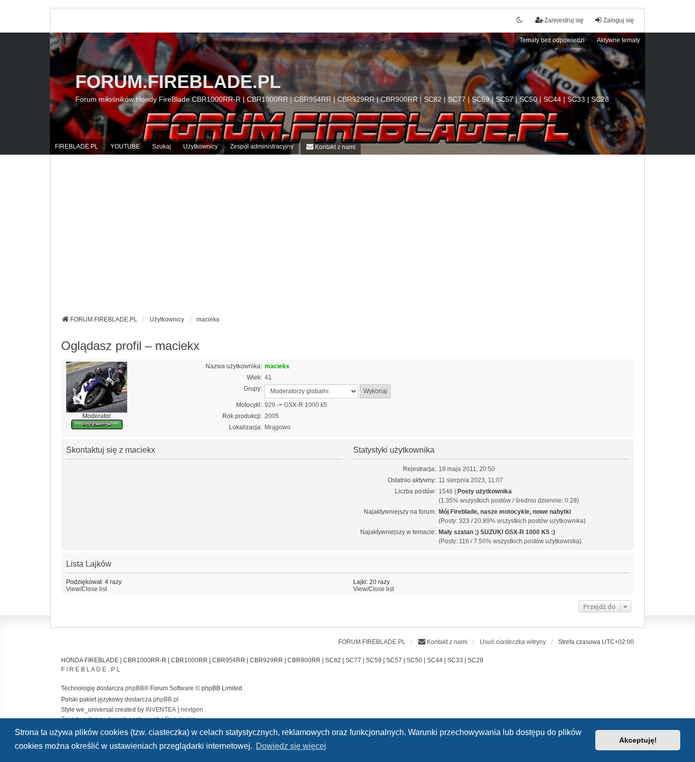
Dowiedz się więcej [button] (291, 746)
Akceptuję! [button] (638, 740)
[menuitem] (331, 147)
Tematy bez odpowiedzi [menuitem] (552, 40)
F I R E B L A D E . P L (90, 669)
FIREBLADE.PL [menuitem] (76, 146)
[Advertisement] (347, 238)
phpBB (134, 688)
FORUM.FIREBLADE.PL (178, 81)
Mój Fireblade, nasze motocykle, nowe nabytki (505, 511)
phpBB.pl (166, 699)
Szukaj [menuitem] (161, 146)
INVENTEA (161, 709)
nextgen (192, 709)
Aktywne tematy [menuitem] (618, 40)
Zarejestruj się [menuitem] (564, 20)
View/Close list (86, 589)
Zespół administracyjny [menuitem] (262, 146)
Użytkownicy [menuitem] (200, 146)
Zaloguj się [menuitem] (618, 20)
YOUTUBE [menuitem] (125, 146)
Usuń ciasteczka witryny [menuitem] (513, 642)
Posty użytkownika (484, 491)
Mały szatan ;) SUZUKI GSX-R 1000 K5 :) (497, 532)
